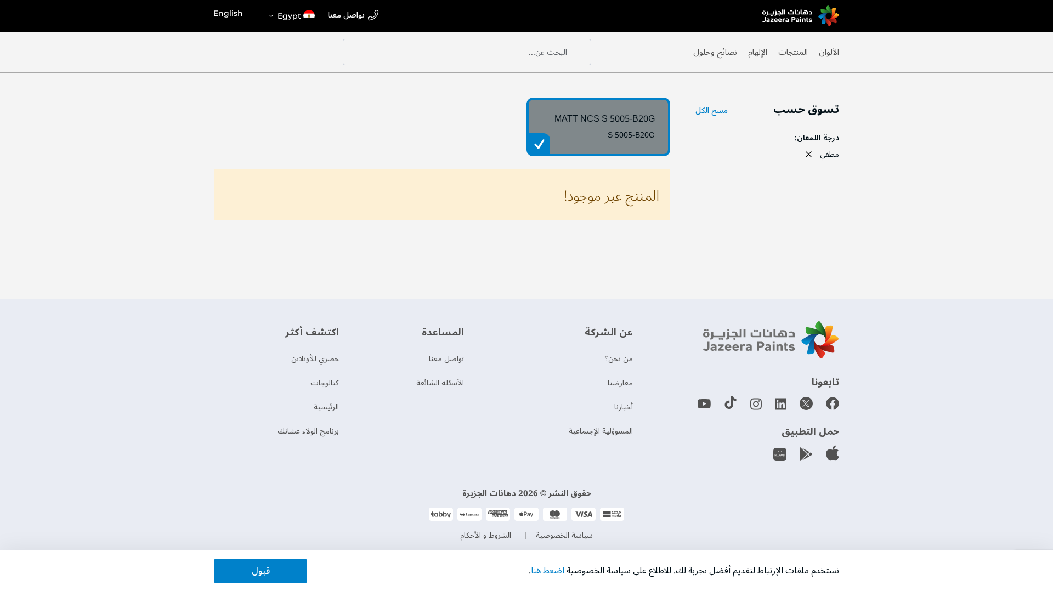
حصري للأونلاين (315, 359)
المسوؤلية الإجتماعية (601, 431)
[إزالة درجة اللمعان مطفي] (808, 154)
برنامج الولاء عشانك (308, 431)
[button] (291, 16)
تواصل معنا (346, 15)
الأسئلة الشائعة (440, 383)
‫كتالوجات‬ (324, 383)
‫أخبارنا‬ (623, 407)
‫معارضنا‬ (620, 383)
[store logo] (800, 15)
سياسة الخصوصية (564, 535)
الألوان (829, 52)
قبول (261, 571)
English (228, 13)
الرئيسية (326, 407)
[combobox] (467, 52)
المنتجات (793, 52)
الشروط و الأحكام (485, 535)
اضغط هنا (547, 570)
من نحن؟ (618, 359)
